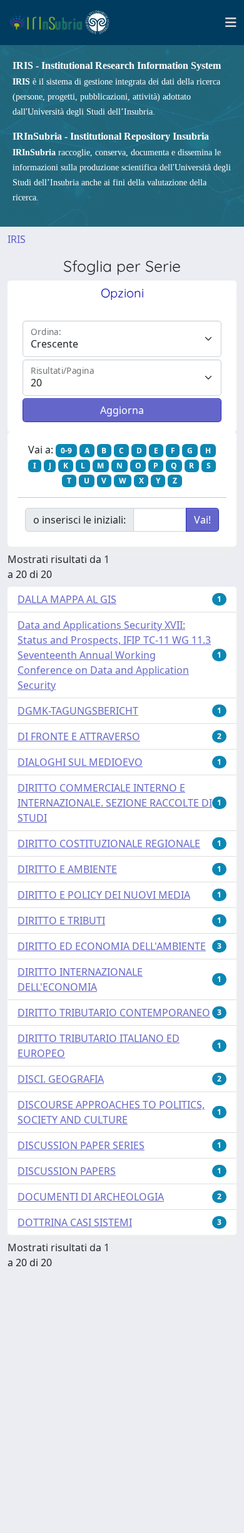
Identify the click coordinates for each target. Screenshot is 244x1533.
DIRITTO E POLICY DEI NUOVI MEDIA (104, 895)
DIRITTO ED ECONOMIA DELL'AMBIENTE (112, 946)
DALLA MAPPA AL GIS (67, 599)
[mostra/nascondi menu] (230, 22)
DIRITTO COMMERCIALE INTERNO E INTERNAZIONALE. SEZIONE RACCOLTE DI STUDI (115, 803)
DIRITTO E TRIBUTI (61, 920)
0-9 (66, 450)
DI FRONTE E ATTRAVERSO (79, 736)
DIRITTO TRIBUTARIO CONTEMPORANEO (114, 1012)
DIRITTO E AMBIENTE (67, 869)
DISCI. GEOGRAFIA (61, 1079)
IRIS (17, 239)
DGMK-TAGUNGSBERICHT (78, 711)
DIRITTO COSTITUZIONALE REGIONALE (109, 843)
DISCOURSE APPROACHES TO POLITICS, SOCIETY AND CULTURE (111, 1112)
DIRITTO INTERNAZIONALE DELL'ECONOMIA (80, 979)
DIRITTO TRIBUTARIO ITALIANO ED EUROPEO (99, 1045)
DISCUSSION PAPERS (67, 1171)
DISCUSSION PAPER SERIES (81, 1145)
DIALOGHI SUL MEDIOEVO (80, 762)
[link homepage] (65, 23)
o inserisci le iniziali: (79, 520)
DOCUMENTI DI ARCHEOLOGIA (91, 1197)
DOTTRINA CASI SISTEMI (75, 1222)
